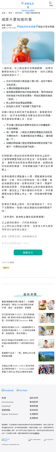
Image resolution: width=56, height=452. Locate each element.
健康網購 (6, 410)
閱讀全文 (28, 252)
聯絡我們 (34, 402)
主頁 (3, 13)
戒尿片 (6, 268)
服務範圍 (34, 406)
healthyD (6, 406)
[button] (45, 26)
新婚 (4, 398)
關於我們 (34, 398)
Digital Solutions (10, 414)
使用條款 (34, 410)
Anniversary (8, 402)
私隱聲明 (34, 414)
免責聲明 (34, 418)
